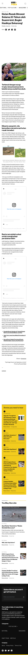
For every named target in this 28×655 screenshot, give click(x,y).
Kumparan (23, 358)
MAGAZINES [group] (22, 7)
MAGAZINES (22, 631)
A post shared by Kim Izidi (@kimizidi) (12, 228)
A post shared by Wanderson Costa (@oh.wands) (14, 298)
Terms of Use (18, 645)
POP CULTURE (12, 7)
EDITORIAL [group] (3, 7)
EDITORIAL (5, 631)
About (3, 645)
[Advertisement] (14, 48)
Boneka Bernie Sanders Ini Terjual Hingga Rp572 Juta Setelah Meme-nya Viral (14, 332)
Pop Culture (5, 11)
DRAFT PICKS (5, 638)
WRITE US (13, 638)
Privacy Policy (9, 645)
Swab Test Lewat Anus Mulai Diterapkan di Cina (14, 336)
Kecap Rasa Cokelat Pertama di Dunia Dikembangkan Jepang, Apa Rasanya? (14, 340)
